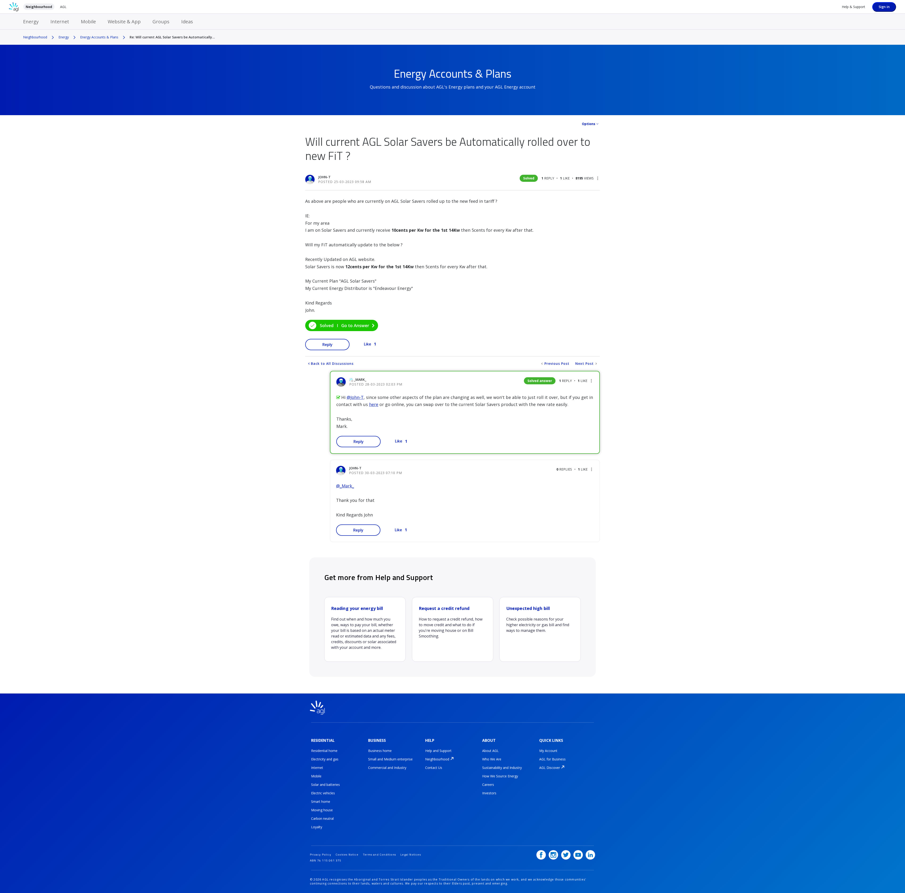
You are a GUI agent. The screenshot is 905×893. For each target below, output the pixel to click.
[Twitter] (566, 855)
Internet (59, 21)
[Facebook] (541, 855)
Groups (160, 21)
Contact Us (433, 767)
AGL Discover (549, 767)
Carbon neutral (322, 818)
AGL (63, 6)
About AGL (490, 750)
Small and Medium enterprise (390, 759)
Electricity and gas (324, 759)
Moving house (322, 810)
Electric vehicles (323, 793)
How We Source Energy (500, 776)
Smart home (320, 801)
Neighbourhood (39, 6)
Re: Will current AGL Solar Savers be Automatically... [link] (172, 37)
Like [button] (367, 344)
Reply (327, 344)
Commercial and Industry (387, 767)
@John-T (355, 397)
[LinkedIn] (590, 855)
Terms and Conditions (379, 854)
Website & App (124, 21)
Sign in (884, 6)
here (373, 404)
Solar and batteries (325, 784)
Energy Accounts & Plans (99, 37)
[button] (598, 178)
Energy (31, 21)
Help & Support (853, 6)
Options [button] (588, 124)
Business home (380, 750)
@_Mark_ (345, 486)
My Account (548, 750)
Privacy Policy (320, 854)
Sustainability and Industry (502, 767)
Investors (489, 793)
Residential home (324, 750)
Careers (488, 784)
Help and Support (438, 750)
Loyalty (316, 827)
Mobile (88, 21)
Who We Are (491, 759)
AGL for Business (552, 759)
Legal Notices (410, 854)
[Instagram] (553, 855)
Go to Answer (355, 325)
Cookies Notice (347, 854)
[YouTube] (578, 855)
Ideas (187, 21)
